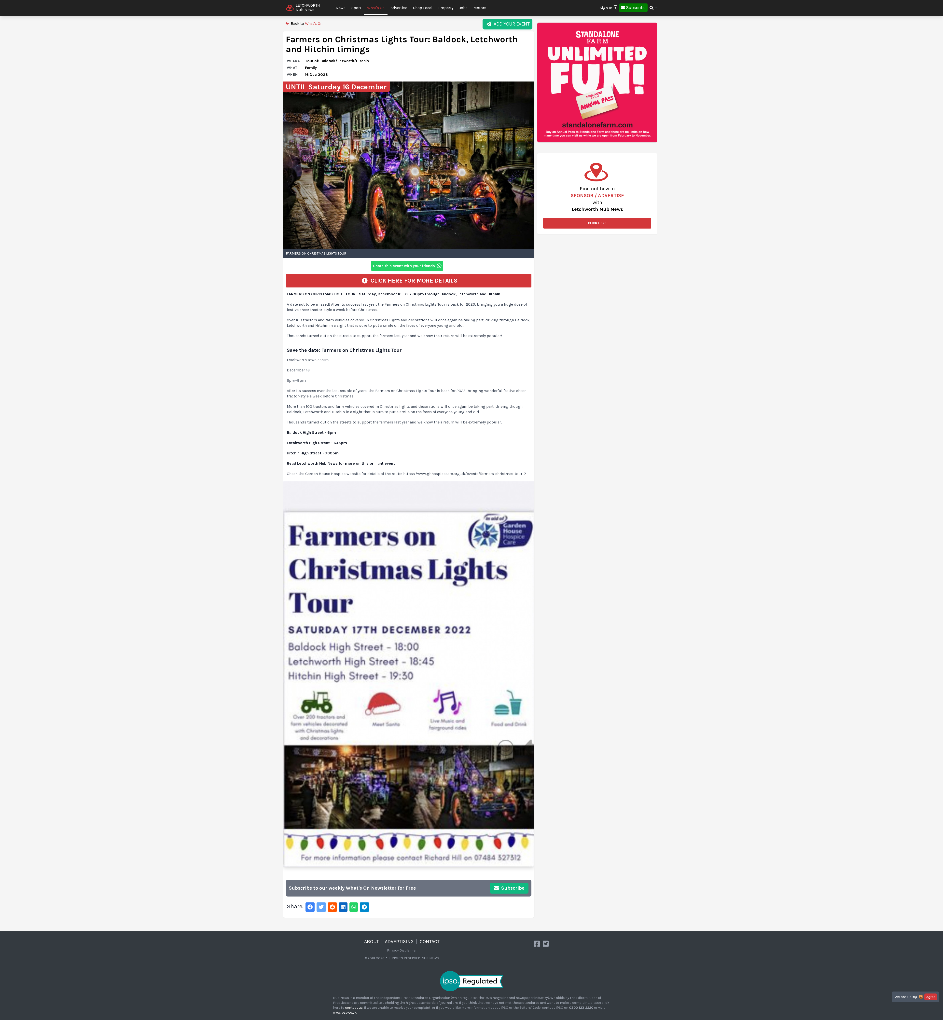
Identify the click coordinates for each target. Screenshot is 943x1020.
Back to (306, 23)
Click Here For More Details (413, 280)
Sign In (606, 7)
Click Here (597, 223)
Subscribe (512, 888)
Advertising (399, 941)
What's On (376, 7)
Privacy (393, 950)
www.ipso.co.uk (345, 1012)
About (371, 941)
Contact (430, 941)
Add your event (510, 24)
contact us (354, 1008)
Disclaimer (408, 950)
